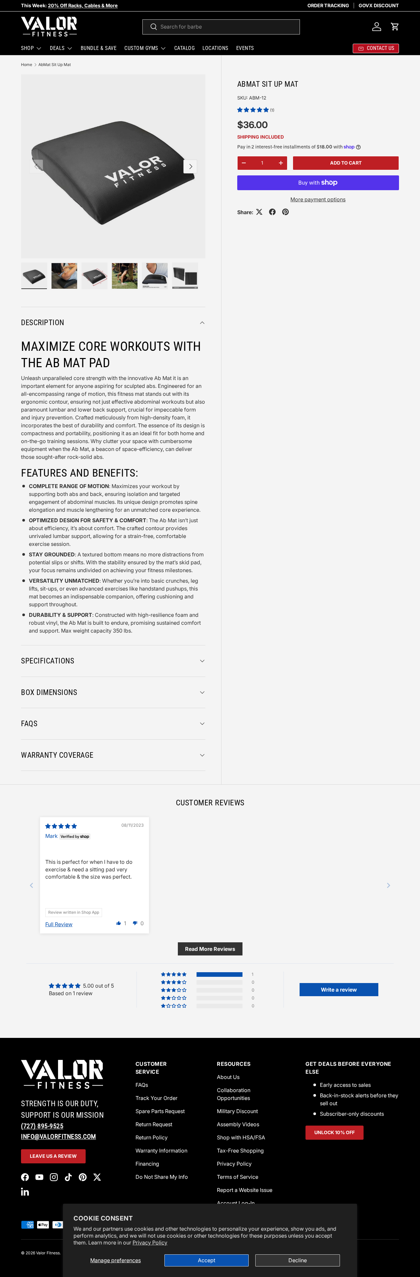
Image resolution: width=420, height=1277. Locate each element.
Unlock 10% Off (334, 1132)
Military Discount (237, 1111)
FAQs (142, 1085)
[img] (61, 826)
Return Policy (152, 1137)
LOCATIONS (215, 48)
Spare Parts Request (160, 1111)
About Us (228, 1077)
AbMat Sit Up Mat (54, 64)
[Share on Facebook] (272, 211)
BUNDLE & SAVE (99, 48)
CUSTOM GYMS (141, 48)
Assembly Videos (238, 1124)
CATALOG (184, 48)
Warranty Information (161, 1150)
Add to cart (346, 162)
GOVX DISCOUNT (379, 5)
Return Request (154, 1124)
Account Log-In (236, 1203)
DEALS (57, 48)
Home (26, 64)
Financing (147, 1163)
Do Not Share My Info (162, 1177)
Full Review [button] (59, 924)
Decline (297, 1260)
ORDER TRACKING (328, 5)
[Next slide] (388, 885)
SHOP (27, 48)
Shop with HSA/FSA (241, 1137)
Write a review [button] (339, 989)
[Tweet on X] (259, 211)
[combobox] (221, 26)
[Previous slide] (31, 885)
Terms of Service (237, 1177)
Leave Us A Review (53, 1156)
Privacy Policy (150, 1242)
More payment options (318, 199)
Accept (206, 1260)
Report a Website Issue (244, 1190)
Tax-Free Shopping (240, 1150)
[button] (395, 26)
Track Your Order (157, 1098)
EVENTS (245, 48)
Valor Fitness (48, 1252)
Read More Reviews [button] (210, 949)
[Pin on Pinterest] (285, 211)
